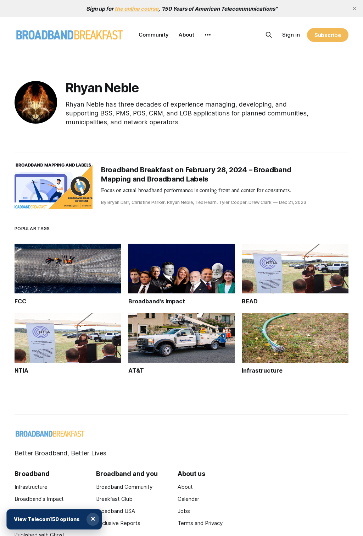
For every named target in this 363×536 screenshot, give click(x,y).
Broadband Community (124, 486)
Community (154, 34)
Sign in (291, 34)
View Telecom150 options (47, 519)
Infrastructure (31, 486)
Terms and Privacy (200, 523)
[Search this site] (268, 34)
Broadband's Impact (39, 499)
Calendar (188, 499)
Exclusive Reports (118, 523)
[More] (207, 34)
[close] (354, 8)
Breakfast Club (114, 499)
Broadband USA (115, 511)
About (186, 34)
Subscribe (327, 35)
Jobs (184, 511)
